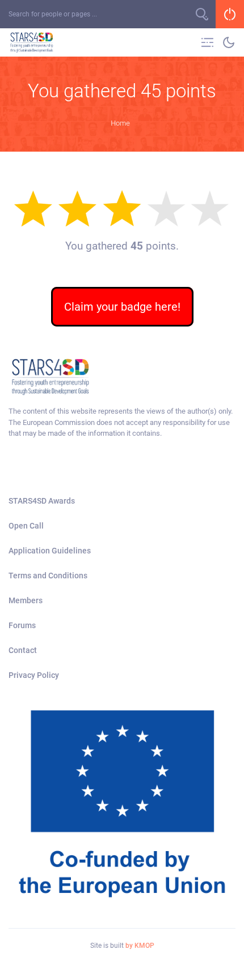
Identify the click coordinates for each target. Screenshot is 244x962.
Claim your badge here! (122, 306)
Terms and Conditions (48, 575)
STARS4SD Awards (42, 500)
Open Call (26, 525)
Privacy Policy (34, 675)
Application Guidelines (50, 550)
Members (26, 600)
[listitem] (122, 422)
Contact (23, 650)
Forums (22, 625)
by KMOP (139, 946)
